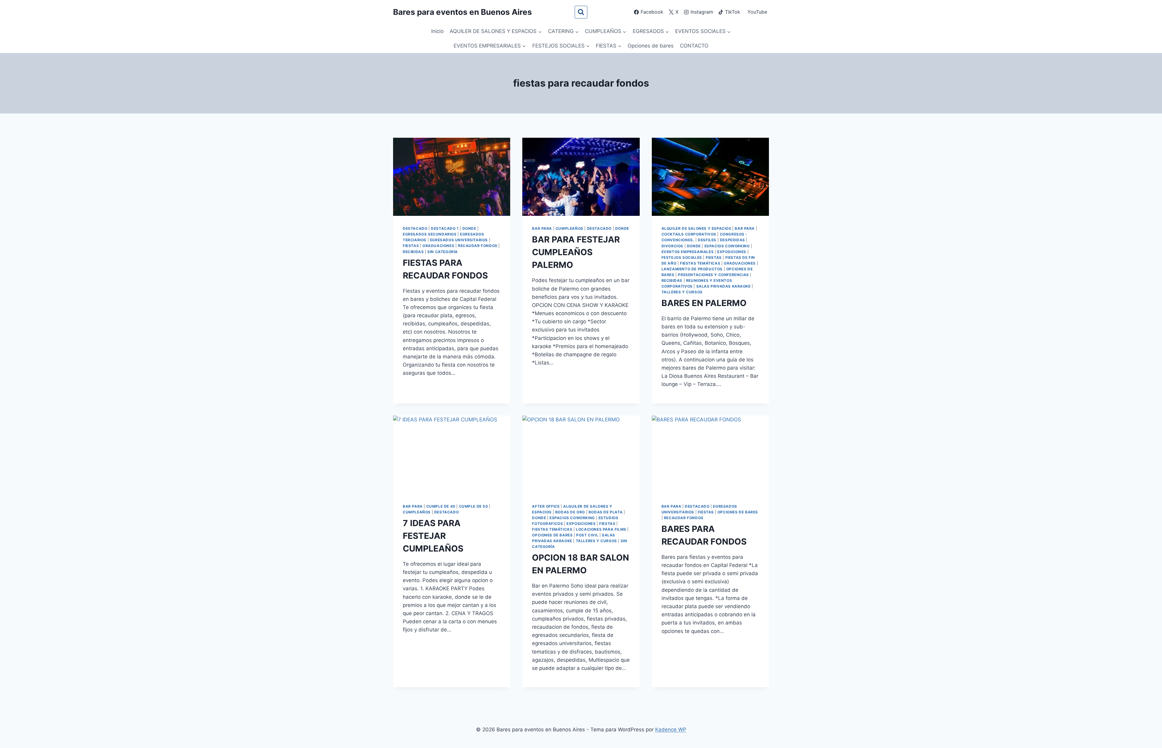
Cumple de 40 (440, 506)
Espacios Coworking (727, 246)
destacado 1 (445, 228)
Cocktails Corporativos (688, 234)
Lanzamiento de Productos (692, 269)
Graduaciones (438, 245)
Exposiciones (731, 251)
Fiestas (411, 245)
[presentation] (451, 177)
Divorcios (672, 246)
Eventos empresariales (687, 251)
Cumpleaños (569, 228)
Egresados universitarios (459, 240)
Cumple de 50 (473, 506)
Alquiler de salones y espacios (696, 228)
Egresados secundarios (430, 234)
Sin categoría (442, 251)
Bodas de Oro (570, 512)
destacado (415, 228)
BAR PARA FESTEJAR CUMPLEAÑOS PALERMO (576, 252)
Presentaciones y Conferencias (713, 274)
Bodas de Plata (605, 512)
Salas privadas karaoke (723, 286)
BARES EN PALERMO (704, 303)
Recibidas (413, 251)
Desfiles (707, 240)
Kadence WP (670, 730)
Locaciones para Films (601, 529)
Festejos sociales (681, 257)
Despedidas (732, 240)
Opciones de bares (651, 46)
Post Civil (587, 535)
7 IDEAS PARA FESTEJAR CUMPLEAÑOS (433, 536)
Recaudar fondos (477, 245)
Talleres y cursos (682, 292)
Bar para (542, 228)
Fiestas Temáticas (700, 263)
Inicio (437, 31)
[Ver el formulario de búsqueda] (581, 12)
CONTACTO (694, 46)
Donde (469, 228)
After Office (546, 506)
